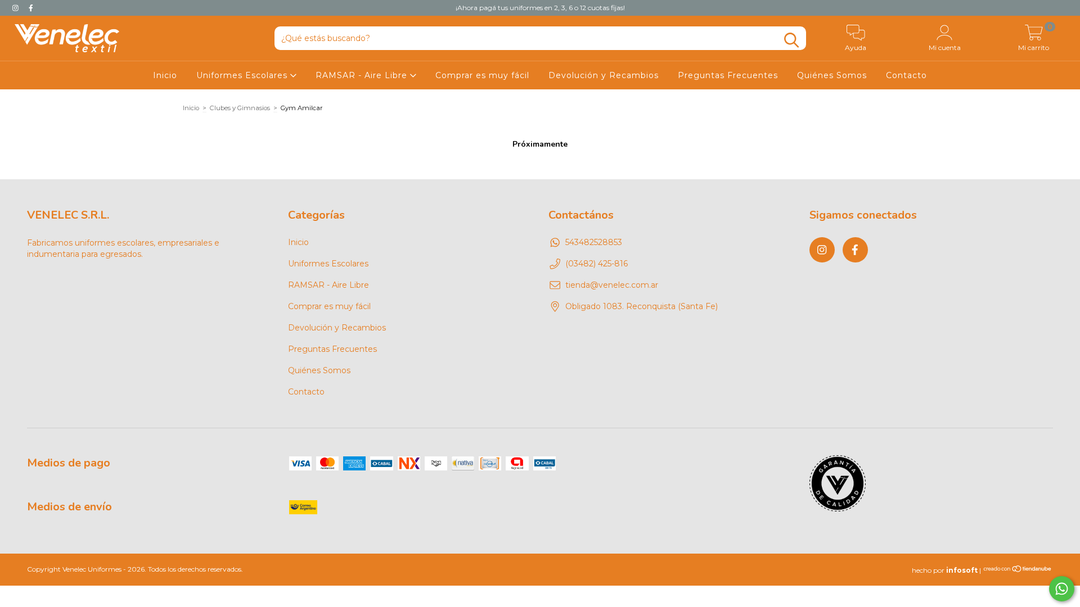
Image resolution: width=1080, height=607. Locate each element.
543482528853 (593, 242)
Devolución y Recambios (603, 75)
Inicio (165, 75)
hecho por (945, 570)
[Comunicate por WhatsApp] (1061, 588)
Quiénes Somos (832, 75)
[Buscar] (791, 40)
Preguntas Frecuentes (728, 75)
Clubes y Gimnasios (240, 108)
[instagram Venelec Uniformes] (16, 8)
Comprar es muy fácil (482, 75)
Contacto (906, 75)
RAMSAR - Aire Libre (363, 75)
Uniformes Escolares (243, 75)
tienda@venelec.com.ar (611, 285)
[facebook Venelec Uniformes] (31, 8)
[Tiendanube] (1018, 570)
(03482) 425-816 (596, 264)
